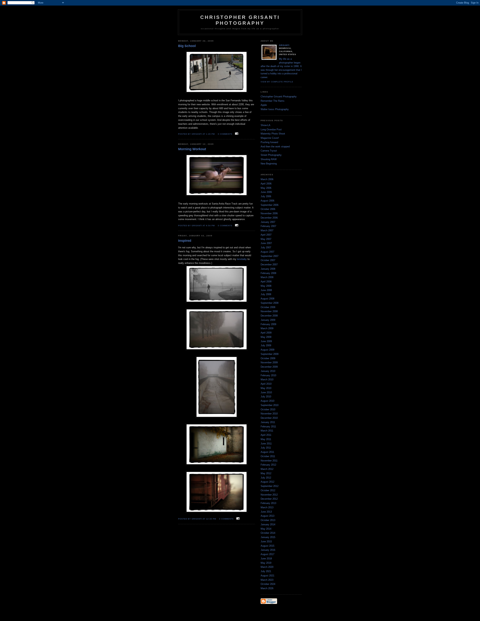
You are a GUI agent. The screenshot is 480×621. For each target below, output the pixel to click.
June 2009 (266, 341)
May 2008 (266, 285)
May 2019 (266, 562)
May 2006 (266, 188)
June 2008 (266, 290)
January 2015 (268, 537)
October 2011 (268, 456)
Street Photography (271, 155)
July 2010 (266, 396)
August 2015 (267, 545)
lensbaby (242, 259)
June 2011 (266, 443)
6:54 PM (210, 226)
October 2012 (268, 490)
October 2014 (268, 532)
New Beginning (269, 163)
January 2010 (268, 371)
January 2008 (268, 268)
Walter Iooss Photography (275, 109)
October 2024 (268, 584)
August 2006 (267, 200)
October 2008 (268, 307)
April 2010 (266, 383)
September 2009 (269, 354)
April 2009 (266, 332)
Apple (264, 105)
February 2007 (268, 226)
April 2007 (266, 234)
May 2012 (266, 473)
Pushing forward (269, 142)
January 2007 (268, 222)
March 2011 (267, 430)
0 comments (225, 134)
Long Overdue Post (271, 129)
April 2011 (266, 435)
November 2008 (269, 311)
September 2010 (269, 405)
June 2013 (266, 511)
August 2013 (267, 515)
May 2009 (266, 337)
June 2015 (266, 541)
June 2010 (266, 392)
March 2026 (267, 588)
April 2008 (266, 281)
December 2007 (269, 264)
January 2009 (268, 320)
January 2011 (268, 422)
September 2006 (269, 205)
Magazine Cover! (270, 138)
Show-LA (265, 125)
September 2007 (269, 256)
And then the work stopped (275, 146)
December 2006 (269, 217)
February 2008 (268, 273)
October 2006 (268, 209)
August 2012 (267, 481)
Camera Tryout (269, 150)
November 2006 (269, 213)
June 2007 (266, 243)
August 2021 (267, 575)
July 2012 (266, 477)
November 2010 (269, 413)
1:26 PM (210, 134)
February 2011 (268, 426)
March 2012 (267, 469)
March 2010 (267, 379)
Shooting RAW (269, 159)
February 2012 (268, 464)
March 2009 (267, 328)
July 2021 (266, 571)
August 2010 (267, 400)
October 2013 (268, 520)
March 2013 (267, 507)
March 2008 (267, 277)
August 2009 (267, 349)
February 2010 (268, 375)
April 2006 (266, 183)
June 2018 (266, 558)
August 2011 (267, 452)
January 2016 (268, 550)
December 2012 (269, 498)
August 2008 (267, 298)
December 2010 (269, 417)
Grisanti (284, 45)
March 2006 (267, 179)
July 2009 (266, 345)
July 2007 (266, 247)
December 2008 (269, 315)
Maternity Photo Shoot (273, 133)
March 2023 (267, 579)
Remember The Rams (272, 100)
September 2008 (269, 303)
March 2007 (267, 230)
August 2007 (267, 251)
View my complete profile (277, 82)
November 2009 (269, 362)
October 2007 (268, 260)
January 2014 (268, 524)
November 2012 (269, 494)
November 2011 (269, 460)
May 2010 (266, 388)
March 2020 (267, 567)
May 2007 (266, 239)
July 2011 (266, 447)
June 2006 (266, 192)
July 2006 (266, 196)
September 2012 (269, 486)
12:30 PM (211, 519)
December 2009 (269, 366)
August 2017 (267, 554)
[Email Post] (236, 133)
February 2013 (268, 503)
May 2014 (266, 528)
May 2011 (266, 439)
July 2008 (266, 294)
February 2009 (268, 324)
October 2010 (268, 409)
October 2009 (268, 358)
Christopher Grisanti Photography (279, 96)
